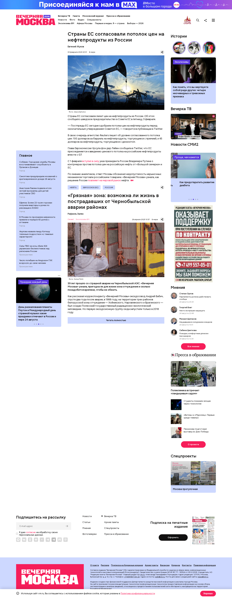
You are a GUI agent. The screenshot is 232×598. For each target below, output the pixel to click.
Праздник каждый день (33, 282)
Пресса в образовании (118, 16)
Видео (81, 19)
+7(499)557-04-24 (132, 577)
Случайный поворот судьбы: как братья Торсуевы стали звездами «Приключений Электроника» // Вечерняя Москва (194, 48)
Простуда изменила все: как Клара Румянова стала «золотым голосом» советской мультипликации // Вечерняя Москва (179, 48)
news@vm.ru (203, 577)
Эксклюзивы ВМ (66, 23)
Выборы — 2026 (135, 23)
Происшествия (25, 255)
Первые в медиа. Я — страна (109, 23)
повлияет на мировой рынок (104, 180)
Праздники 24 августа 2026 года (38, 290)
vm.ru (142, 574)
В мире (92, 52)
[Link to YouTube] (42, 540)
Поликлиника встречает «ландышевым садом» (185, 392)
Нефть (73, 187)
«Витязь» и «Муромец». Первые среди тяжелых (199, 416)
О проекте (193, 444)
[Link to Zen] (36, 540)
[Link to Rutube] (59, 540)
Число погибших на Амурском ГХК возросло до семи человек (35, 261)
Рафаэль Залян (76, 213)
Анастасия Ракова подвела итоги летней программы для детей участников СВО (35, 191)
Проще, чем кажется (187, 157)
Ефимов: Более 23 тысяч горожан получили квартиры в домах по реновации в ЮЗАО (35, 205)
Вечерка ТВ (64, 16)
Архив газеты (111, 522)
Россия (109, 187)
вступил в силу (90, 161)
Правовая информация (204, 565)
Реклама (105, 565)
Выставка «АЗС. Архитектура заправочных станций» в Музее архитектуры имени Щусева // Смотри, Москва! (209, 48)
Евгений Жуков (76, 46)
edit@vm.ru (160, 577)
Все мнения (193, 346)
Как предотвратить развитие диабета (193, 165)
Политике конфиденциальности (138, 593)
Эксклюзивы (182, 61)
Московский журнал (93, 16)
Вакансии (165, 565)
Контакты (187, 565)
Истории (179, 36)
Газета (76, 16)
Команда (175, 565)
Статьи (86, 522)
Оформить (173, 537)
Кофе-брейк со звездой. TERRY (193, 126)
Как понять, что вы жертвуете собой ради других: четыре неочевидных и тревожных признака (190, 92)
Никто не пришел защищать (192, 310)
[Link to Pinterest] (65, 540)
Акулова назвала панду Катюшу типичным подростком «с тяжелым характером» (36, 234)
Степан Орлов (186, 294)
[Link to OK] (30, 540)
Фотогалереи (89, 534)
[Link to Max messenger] (18, 540)
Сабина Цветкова (188, 330)
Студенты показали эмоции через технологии (197, 402)
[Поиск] (197, 20)
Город (22, 171)
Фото (72, 19)
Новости (62, 19)
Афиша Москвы (84, 23)
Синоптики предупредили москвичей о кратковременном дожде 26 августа (38, 177)
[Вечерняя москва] (50, 577)
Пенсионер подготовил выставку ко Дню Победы (196, 430)
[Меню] (213, 20)
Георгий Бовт (185, 307)
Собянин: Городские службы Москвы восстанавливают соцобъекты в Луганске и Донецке (37, 165)
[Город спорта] (187, 20)
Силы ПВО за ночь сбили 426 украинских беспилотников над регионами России (34, 249)
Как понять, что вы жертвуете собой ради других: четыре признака (193, 70)
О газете (94, 565)
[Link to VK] (24, 540)
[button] (21, 290)
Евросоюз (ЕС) (90, 187)
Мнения (178, 287)
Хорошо (208, 593)
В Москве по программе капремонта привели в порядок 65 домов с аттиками (37, 220)
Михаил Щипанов (187, 319)
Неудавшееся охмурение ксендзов (195, 322)
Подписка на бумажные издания (127, 565)
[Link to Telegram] (48, 540)
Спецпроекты (94, 19)
